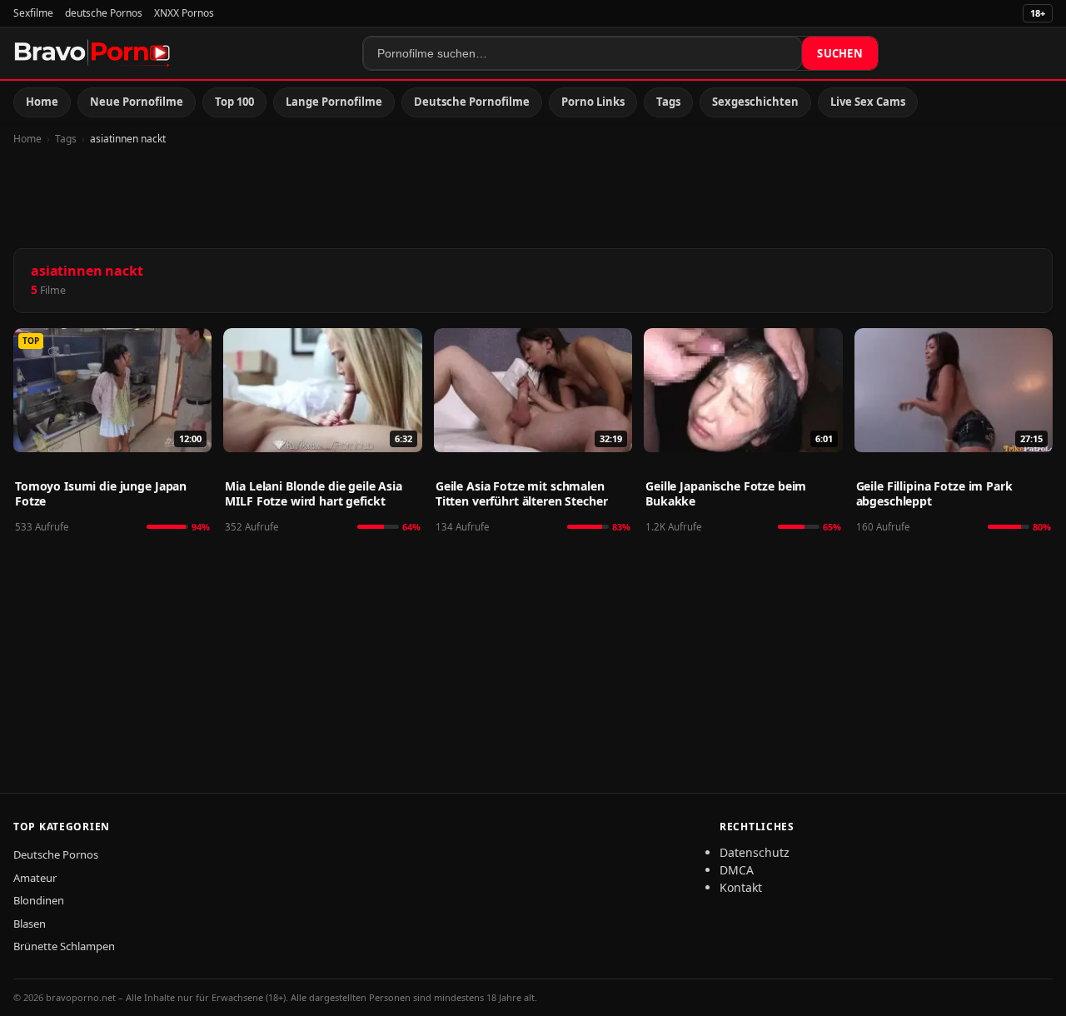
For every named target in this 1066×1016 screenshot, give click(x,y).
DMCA (737, 870)
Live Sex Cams (867, 101)
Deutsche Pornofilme (472, 101)
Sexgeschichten (755, 101)
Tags (668, 101)
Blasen (29, 923)
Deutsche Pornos (55, 854)
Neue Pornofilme (136, 101)
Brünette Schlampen (64, 946)
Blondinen (38, 900)
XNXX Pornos (184, 13)
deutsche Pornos (103, 13)
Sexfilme (33, 13)
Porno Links (593, 101)
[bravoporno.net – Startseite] (92, 53)
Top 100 (234, 101)
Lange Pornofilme (334, 101)
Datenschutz (755, 852)
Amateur (35, 877)
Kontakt (741, 887)
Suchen (840, 53)
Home (42, 101)
